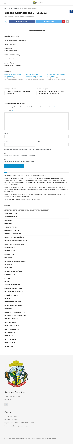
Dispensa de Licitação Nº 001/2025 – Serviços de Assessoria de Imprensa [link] (25, 175)
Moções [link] (7, 278)
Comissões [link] (8, 223)
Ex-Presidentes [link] (9, 247)
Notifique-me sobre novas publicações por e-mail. (19, 161)
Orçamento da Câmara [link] (12, 285)
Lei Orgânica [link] (9, 264)
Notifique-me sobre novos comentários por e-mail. (19, 156)
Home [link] (5, 8)
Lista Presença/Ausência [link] (13, 271)
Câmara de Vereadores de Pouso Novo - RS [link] (19, 438)
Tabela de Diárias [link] (10, 339)
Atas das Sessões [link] (10, 213)
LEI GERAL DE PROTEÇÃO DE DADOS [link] (15, 261)
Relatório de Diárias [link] (11, 326)
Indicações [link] (8, 258)
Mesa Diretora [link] (9, 275)
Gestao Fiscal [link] (9, 254)
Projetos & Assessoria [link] (50, 438)
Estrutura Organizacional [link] (14, 244)
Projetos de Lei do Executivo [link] (14, 312)
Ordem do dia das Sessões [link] (30, 8)
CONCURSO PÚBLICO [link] (11, 227)
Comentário (8, 111)
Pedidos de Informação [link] (12, 302)
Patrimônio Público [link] (11, 295)
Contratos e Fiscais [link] (11, 230)
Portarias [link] (8, 309)
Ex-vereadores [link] (9, 251)
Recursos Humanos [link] (11, 319)
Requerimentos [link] (9, 332)
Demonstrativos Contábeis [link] (14, 237)
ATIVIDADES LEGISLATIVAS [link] (16, 8)
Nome (6, 133)
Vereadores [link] (8, 346)
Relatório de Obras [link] (11, 329)
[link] (5, 2)
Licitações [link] (8, 268)
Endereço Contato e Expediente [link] (15, 241)
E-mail (6, 141)
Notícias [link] (7, 281)
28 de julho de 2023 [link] (9, 16)
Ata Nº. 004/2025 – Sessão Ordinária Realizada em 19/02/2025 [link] (22, 199)
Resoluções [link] (8, 336)
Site (39, 141)
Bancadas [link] (7, 220)
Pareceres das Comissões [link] (13, 292)
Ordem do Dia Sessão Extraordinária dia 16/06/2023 (34, 75)
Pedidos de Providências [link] (13, 305)
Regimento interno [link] (11, 322)
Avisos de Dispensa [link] (11, 217)
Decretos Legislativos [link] (12, 234)
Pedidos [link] (7, 298)
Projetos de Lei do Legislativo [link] (15, 315)
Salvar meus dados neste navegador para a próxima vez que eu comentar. (28, 149)
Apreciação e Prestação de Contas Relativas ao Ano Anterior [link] (26, 210)
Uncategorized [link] (9, 343)
